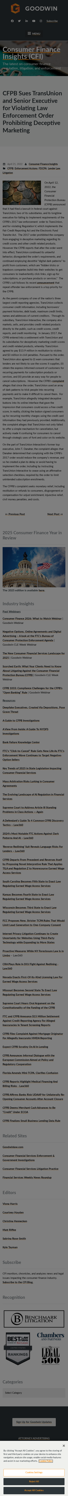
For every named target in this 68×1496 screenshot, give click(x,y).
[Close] (64, 1446)
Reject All (34, 1482)
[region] (34, 1468)
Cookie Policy (45, 1461)
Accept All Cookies (33, 1490)
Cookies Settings (34, 1472)
